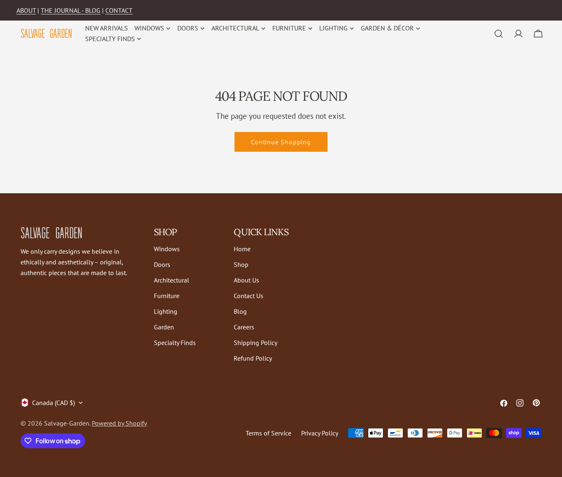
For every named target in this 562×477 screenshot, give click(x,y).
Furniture (166, 296)
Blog (240, 311)
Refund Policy (253, 358)
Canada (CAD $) (53, 402)
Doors (162, 264)
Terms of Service (268, 433)
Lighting (165, 311)
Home (242, 249)
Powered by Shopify (119, 423)
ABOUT (26, 10)
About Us (246, 280)
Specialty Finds (175, 342)
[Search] (498, 33)
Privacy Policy (319, 433)
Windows (167, 249)
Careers (244, 327)
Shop (241, 264)
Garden (164, 327)
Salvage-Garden (66, 423)
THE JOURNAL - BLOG (70, 10)
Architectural (171, 280)
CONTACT (118, 10)
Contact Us (248, 296)
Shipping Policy (255, 342)
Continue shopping (281, 142)
